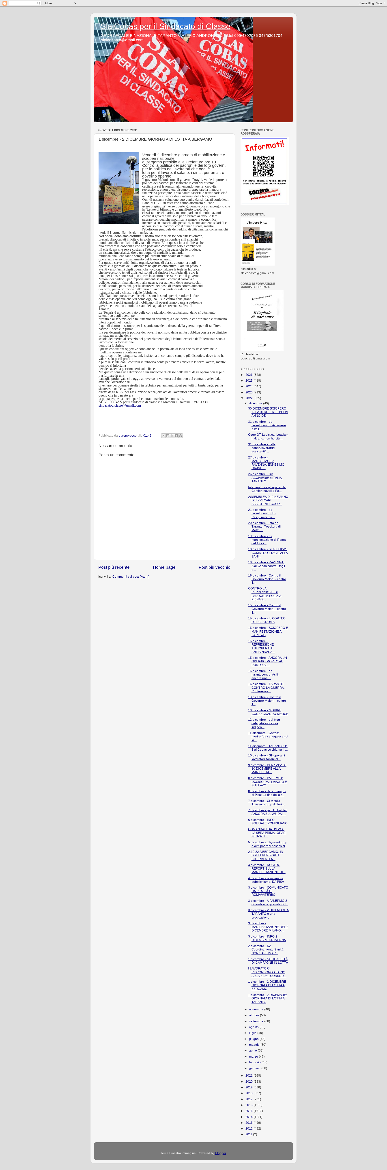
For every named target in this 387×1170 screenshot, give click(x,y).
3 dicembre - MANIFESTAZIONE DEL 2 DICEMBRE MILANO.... (268, 927)
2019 (249, 1087)
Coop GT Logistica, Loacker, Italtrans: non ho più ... (268, 436)
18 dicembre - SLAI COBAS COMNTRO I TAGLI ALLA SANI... (268, 552)
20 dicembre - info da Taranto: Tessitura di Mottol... (264, 526)
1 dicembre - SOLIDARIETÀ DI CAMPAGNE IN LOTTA (268, 960)
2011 (249, 1134)
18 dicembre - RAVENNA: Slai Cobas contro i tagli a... (266, 566)
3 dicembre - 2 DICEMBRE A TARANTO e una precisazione (268, 913)
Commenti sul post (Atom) (130, 576)
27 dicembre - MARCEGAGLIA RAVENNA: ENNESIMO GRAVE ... (266, 463)
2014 (249, 1117)
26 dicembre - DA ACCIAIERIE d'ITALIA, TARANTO (265, 477)
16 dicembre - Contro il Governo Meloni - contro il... (267, 579)
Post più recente (114, 567)
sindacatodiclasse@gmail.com (120, 405)
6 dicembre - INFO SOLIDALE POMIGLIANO (268, 821)
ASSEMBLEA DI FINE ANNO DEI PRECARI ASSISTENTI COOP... (268, 500)
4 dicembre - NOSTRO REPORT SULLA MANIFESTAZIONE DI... (267, 868)
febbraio (255, 1062)
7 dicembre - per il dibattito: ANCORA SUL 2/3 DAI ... (267, 812)
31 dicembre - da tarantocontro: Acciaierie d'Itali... (267, 425)
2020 (249, 1081)
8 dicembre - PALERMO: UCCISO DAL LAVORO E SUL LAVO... (267, 781)
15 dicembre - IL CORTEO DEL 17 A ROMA (267, 620)
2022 (249, 398)
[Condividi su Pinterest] (180, 435)
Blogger (220, 1153)
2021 (249, 1075)
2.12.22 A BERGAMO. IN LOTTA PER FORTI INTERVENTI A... (265, 855)
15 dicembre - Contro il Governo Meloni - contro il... (267, 609)
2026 (249, 374)
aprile (253, 1050)
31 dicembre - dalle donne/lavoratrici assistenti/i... (261, 448)
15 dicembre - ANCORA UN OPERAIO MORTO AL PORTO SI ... (267, 661)
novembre (256, 1009)
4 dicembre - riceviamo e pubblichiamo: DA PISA (266, 879)
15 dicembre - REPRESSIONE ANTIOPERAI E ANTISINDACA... (261, 646)
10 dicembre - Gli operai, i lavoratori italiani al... (266, 757)
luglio (253, 1033)
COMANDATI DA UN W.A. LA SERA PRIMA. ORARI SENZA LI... (267, 833)
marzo (254, 1056)
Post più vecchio (214, 567)
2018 (249, 1093)
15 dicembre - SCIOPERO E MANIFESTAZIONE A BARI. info (268, 631)
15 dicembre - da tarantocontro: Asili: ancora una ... (263, 674)
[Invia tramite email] (163, 435)
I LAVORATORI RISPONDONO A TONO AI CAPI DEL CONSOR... (267, 972)
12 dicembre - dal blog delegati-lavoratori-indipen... (264, 723)
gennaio (255, 1068)
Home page (164, 567)
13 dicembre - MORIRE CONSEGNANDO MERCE (268, 712)
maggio (254, 1044)
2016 (249, 1105)
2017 (249, 1099)
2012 (249, 1128)
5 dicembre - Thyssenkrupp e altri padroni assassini (267, 844)
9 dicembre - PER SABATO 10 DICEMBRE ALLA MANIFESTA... (267, 768)
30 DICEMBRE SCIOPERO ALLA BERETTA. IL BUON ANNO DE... (268, 412)
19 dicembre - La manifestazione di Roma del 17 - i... (267, 539)
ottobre (254, 1015)
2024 (249, 386)
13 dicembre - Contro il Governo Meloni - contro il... (267, 700)
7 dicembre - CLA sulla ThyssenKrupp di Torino (266, 802)
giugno (254, 1039)
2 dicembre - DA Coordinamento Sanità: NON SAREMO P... (266, 949)
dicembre (256, 403)
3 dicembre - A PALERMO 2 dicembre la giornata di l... (268, 902)
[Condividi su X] (172, 435)
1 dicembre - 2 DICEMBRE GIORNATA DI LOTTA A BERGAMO (267, 985)
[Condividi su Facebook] (176, 435)
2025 (249, 380)
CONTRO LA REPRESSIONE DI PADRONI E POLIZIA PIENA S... (264, 594)
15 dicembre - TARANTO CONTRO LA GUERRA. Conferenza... (266, 687)
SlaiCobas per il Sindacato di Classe (165, 26)
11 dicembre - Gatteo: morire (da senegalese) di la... (268, 736)
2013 (249, 1122)
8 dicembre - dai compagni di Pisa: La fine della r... (267, 793)
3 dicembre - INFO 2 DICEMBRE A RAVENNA (267, 938)
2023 (249, 392)
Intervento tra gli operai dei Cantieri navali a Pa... (267, 489)
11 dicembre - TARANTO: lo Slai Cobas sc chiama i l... (268, 747)
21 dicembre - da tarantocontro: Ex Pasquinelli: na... (262, 513)
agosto (254, 1027)
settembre (256, 1021)
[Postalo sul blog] (168, 435)
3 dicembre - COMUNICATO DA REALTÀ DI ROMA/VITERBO (268, 891)
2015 (249, 1111)
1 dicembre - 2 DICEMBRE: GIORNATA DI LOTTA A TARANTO (267, 998)
